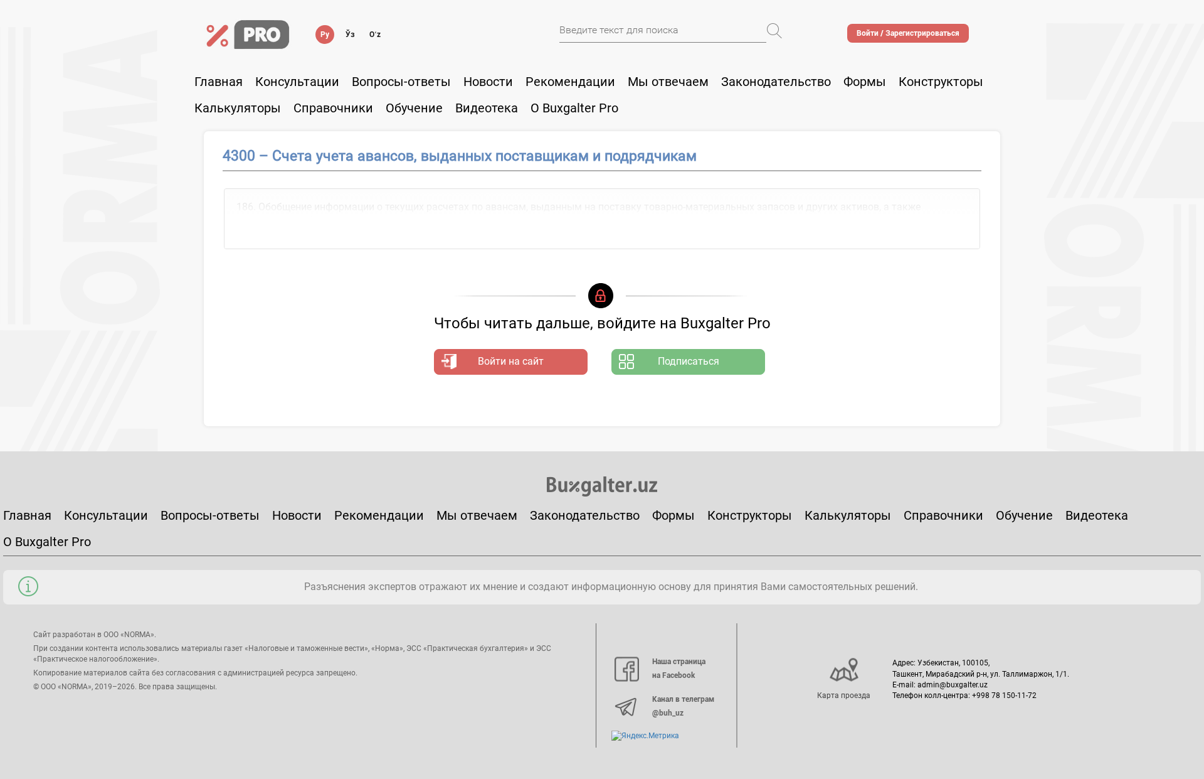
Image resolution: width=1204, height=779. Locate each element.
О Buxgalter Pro (574, 108)
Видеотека (486, 108)
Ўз (350, 34)
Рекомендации (570, 81)
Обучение (1024, 515)
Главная (218, 81)
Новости (488, 81)
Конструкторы (749, 515)
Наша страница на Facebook (678, 668)
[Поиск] (774, 30)
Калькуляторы (848, 515)
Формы (864, 81)
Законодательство (776, 81)
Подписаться (688, 361)
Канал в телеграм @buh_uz (683, 706)
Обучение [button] (414, 108)
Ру (324, 34)
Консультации (297, 81)
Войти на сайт (511, 361)
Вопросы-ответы (401, 81)
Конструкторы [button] (941, 81)
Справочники (333, 108)
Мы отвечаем (668, 81)
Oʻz (375, 34)
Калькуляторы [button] (237, 108)
